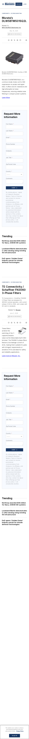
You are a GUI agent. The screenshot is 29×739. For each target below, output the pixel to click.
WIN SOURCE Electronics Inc (11, 27)
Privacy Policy (20, 731)
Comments (9, 178)
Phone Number (10, 144)
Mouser (18, 310)
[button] (3, 4)
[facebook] (9, 40)
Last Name (10, 131)
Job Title (9, 157)
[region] (14, 732)
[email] (20, 40)
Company (9, 151)
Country (9, 171)
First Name (10, 124)
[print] (26, 40)
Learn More (6, 97)
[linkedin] (11, 40)
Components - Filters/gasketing (12, 13)
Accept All (14, 735)
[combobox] (14, 174)
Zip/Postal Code (11, 164)
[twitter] (14, 40)
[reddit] (17, 40)
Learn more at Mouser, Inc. (11, 356)
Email (8, 137)
